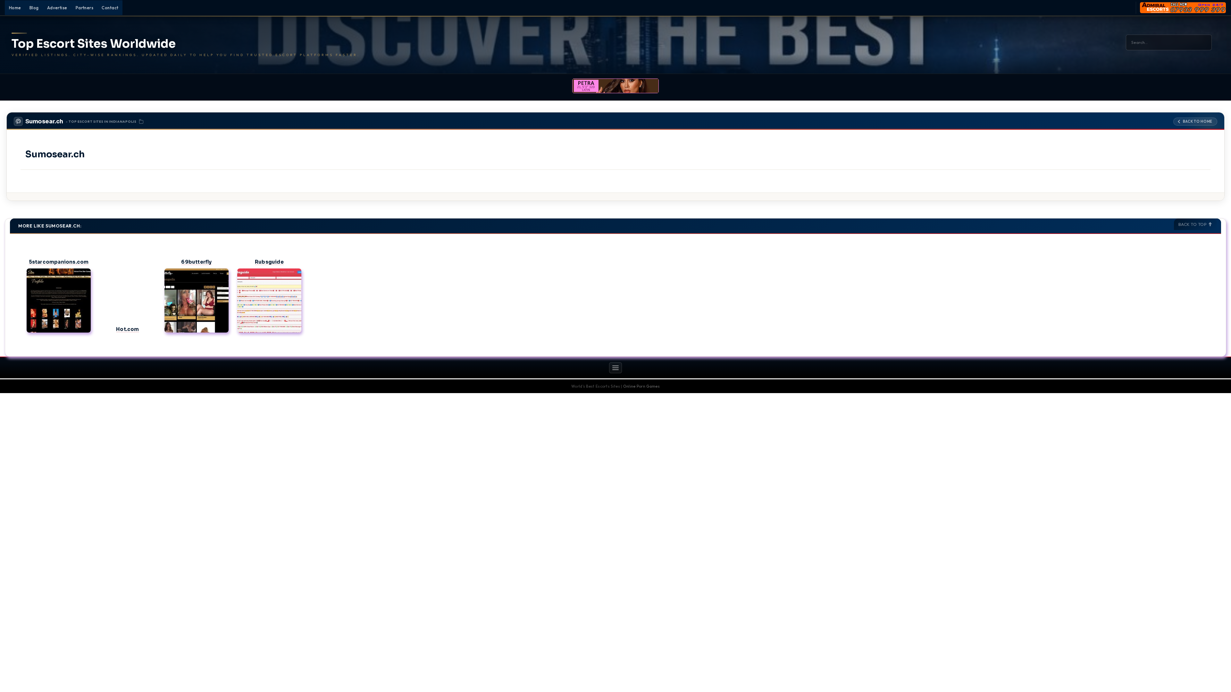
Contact (110, 7)
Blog (34, 7)
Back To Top (1193, 224)
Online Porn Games (641, 386)
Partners (85, 7)
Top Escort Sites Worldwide (94, 43)
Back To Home (1197, 121)
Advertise (57, 7)
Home (15, 7)
